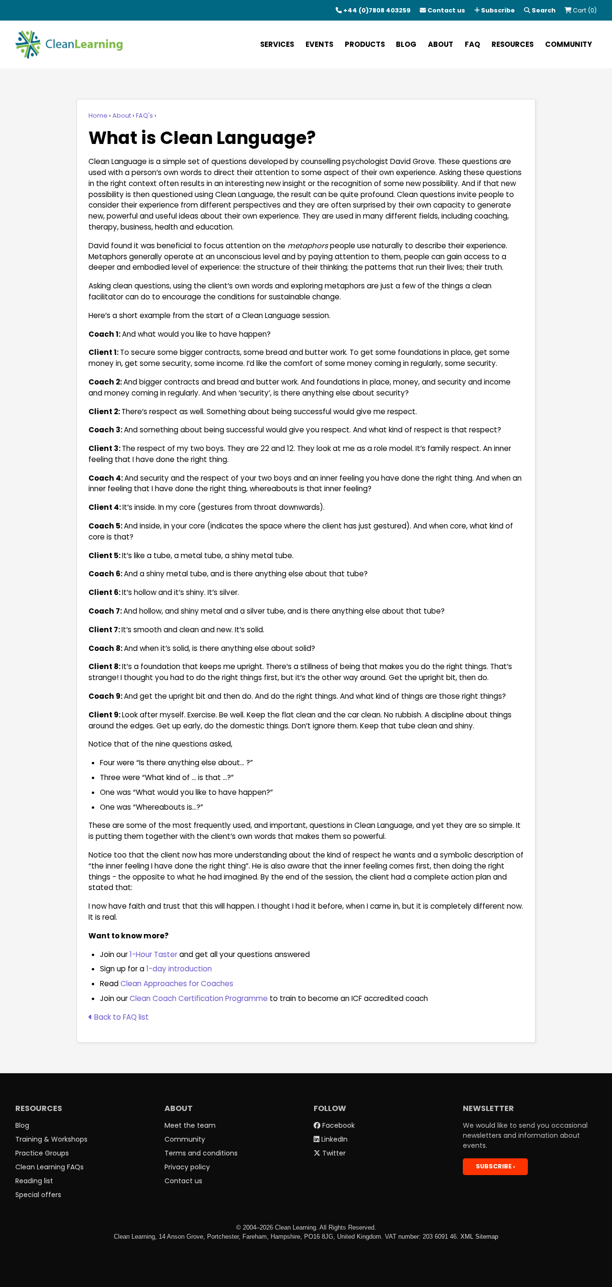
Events (319, 44)
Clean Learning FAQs (49, 1167)
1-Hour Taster (153, 954)
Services (277, 44)
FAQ (472, 44)
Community (568, 44)
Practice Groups (42, 1153)
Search (543, 10)
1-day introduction (179, 969)
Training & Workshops (51, 1139)
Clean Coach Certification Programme (199, 998)
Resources (513, 44)
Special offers (38, 1194)
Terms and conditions (201, 1153)
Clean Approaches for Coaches (176, 984)
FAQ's (144, 115)
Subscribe (497, 10)
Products (365, 44)
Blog (406, 44)
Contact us (445, 10)
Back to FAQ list (120, 1017)
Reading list (34, 1181)
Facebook (337, 1125)
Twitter (333, 1153)
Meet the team (190, 1125)
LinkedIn (333, 1139)
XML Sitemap (479, 1236)
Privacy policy (187, 1167)
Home (98, 115)
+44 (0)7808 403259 (376, 10)
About (440, 44)
